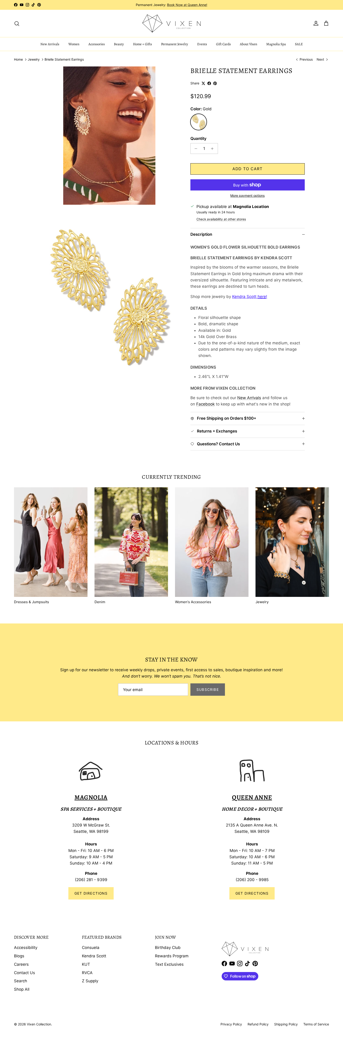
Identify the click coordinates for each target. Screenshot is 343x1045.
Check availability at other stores (221, 219)
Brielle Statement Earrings (64, 60)
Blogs (19, 956)
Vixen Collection (39, 1024)
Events (202, 44)
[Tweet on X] (203, 83)
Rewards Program (172, 956)
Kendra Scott (94, 956)
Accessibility (25, 947)
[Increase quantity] (213, 148)
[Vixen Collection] (171, 23)
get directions (252, 893)
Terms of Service (316, 1024)
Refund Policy (258, 1024)
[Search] (17, 23)
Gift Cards (223, 44)
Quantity (198, 138)
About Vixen (248, 44)
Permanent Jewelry (174, 44)
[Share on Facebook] (209, 83)
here (262, 296)
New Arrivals (49, 44)
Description (201, 234)
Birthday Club (168, 947)
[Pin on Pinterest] (215, 83)
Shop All (21, 989)
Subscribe (207, 689)
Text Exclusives (169, 964)
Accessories (96, 44)
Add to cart (247, 168)
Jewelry (34, 60)
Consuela (90, 947)
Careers (21, 964)
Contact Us (24, 972)
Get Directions (91, 893)
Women (73, 44)
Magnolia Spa (276, 44)
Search (20, 981)
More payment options (247, 195)
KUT (86, 964)
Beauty (119, 44)
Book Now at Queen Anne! (187, 5)
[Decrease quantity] (195, 148)
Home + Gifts (142, 44)
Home (18, 60)
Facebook (205, 404)
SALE (299, 44)
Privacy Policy (231, 1024)
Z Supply (90, 981)
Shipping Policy (286, 1024)
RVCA (87, 972)
